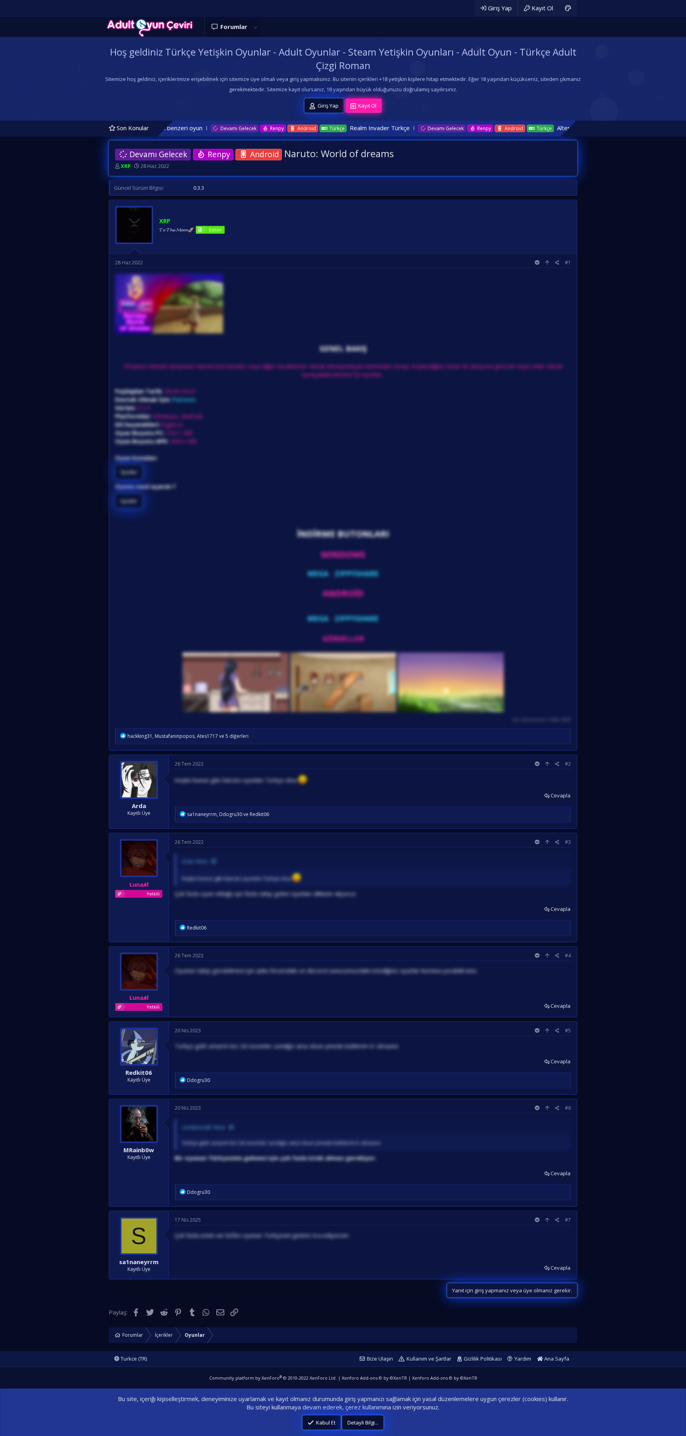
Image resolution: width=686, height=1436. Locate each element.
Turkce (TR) (133, 1358)
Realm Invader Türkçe (306, 128)
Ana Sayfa (556, 1358)
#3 (568, 842)
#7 (568, 1220)
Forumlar (233, 27)
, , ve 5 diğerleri (188, 736)
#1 (568, 262)
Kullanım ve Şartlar (429, 1358)
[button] (255, 27)
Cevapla (560, 795)
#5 (568, 1030)
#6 (568, 1108)
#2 (568, 763)
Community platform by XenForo (273, 1378)
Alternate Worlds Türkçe (517, 128)
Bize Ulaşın (380, 1358)
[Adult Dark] (568, 8)
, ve (228, 814)
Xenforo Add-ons (374, 1378)
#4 (568, 955)
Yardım (522, 1358)
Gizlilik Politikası (483, 1358)
